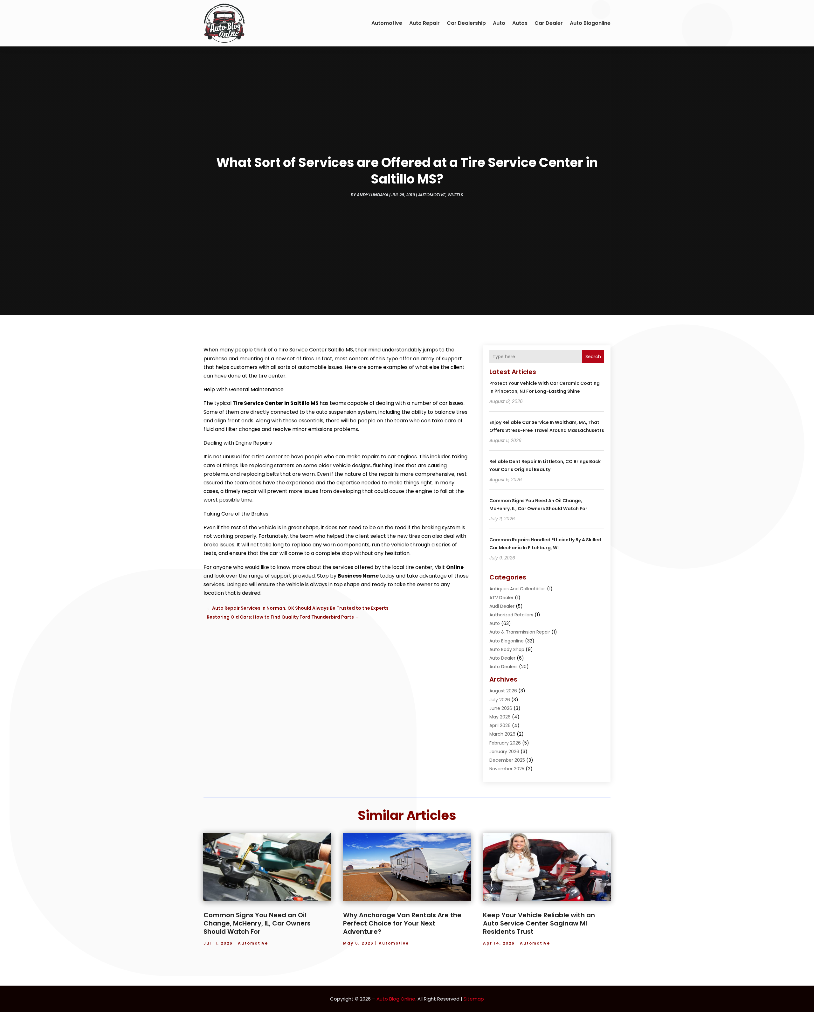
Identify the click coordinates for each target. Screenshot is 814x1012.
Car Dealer (549, 23)
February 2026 (505, 743)
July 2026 (499, 700)
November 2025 (506, 769)
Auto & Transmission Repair (519, 632)
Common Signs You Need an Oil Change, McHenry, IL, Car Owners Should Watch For (257, 923)
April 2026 (500, 725)
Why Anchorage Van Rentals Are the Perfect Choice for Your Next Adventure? (402, 923)
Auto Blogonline (590, 23)
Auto (499, 23)
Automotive (386, 23)
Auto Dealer (502, 658)
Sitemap (474, 998)
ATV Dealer (501, 597)
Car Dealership (466, 23)
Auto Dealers (503, 666)
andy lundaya (372, 195)
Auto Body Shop (506, 649)
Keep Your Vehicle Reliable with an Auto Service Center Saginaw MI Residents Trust (539, 923)
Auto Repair (424, 23)
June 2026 (500, 708)
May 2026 (500, 717)
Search (593, 356)
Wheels (455, 195)
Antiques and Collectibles (517, 589)
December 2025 (507, 760)
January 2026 (504, 751)
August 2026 (503, 691)
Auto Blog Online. (396, 998)
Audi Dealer (501, 606)
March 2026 (502, 734)
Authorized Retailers (511, 615)
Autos (520, 23)
